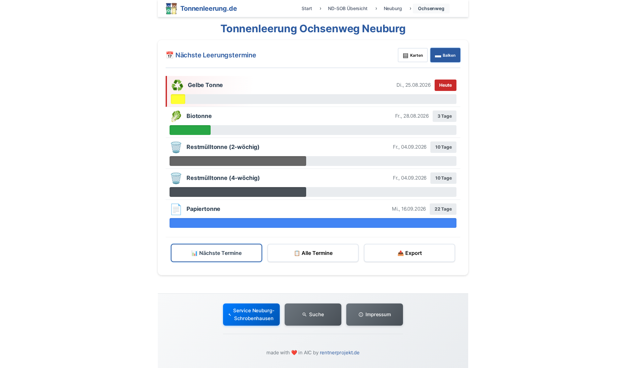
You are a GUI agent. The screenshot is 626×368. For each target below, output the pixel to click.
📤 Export (409, 253)
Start (307, 8)
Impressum (378, 314)
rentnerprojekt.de (340, 352)
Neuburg (393, 8)
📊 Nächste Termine (216, 253)
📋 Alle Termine (313, 253)
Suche (316, 314)
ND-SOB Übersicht (347, 8)
